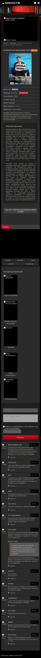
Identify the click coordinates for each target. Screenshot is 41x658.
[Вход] (38, 3)
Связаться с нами (7, 655)
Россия (12, 99)
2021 (16, 96)
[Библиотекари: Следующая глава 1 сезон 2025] (20, 27)
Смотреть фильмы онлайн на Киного (10, 3)
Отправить (20, 437)
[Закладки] (35, 3)
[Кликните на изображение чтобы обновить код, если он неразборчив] (20, 428)
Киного (5, 43)
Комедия (13, 43)
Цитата (12, 457)
